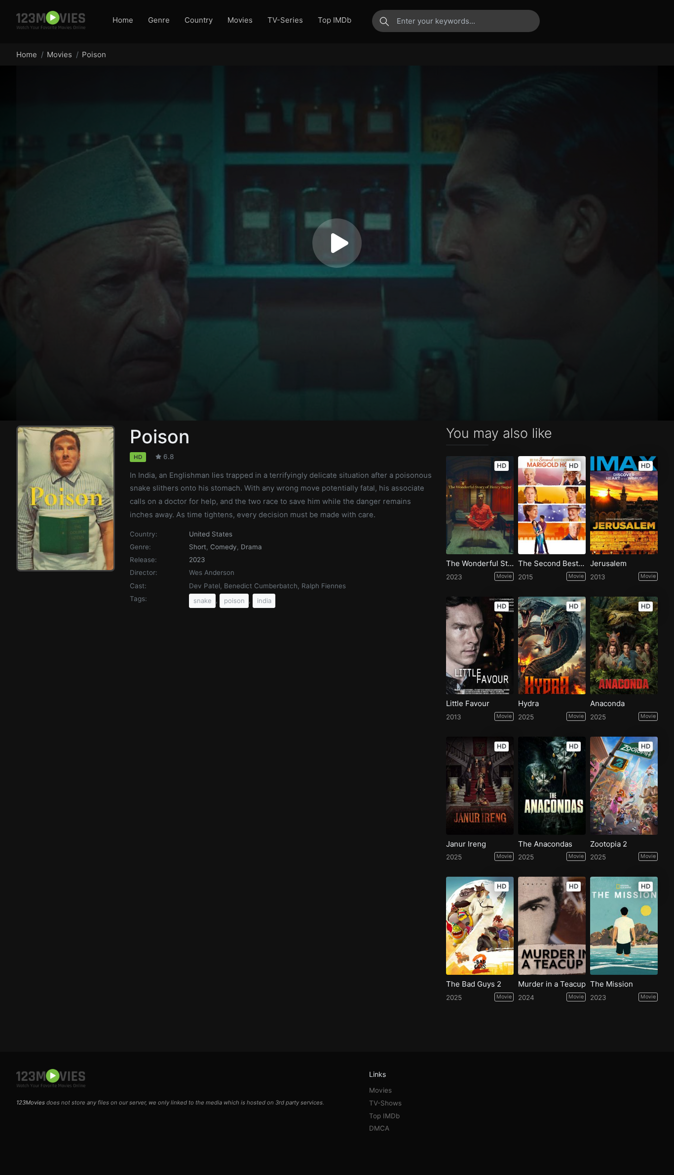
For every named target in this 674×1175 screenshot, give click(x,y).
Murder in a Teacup (552, 984)
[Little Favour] (480, 646)
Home (122, 20)
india (264, 601)
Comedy (223, 547)
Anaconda (607, 703)
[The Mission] (624, 926)
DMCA (379, 1128)
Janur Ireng (466, 844)
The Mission (611, 984)
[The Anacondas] (552, 786)
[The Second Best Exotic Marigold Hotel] (552, 505)
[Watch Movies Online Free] (50, 21)
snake (202, 601)
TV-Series (285, 20)
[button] (337, 243)
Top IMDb (334, 20)
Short (197, 547)
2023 (197, 560)
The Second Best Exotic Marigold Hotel (552, 563)
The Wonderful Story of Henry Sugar (480, 563)
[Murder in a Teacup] (552, 926)
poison (234, 601)
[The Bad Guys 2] (480, 926)
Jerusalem (608, 563)
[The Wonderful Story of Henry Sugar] (480, 505)
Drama (251, 547)
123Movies (30, 1102)
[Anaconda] (624, 646)
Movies (240, 20)
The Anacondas (545, 844)
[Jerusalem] (624, 505)
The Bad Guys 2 (473, 984)
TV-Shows (385, 1103)
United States (210, 534)
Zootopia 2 (608, 844)
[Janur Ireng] (480, 786)
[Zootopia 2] (624, 786)
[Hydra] (552, 646)
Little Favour (467, 703)
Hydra (528, 703)
